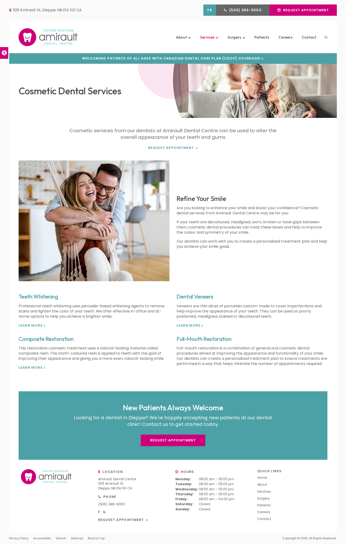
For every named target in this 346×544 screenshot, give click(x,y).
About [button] (181, 37)
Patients (261, 37)
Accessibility (42, 538)
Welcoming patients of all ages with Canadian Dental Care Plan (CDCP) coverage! (171, 58)
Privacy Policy (18, 538)
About (262, 484)
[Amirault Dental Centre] (68, 37)
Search (61, 538)
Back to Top (96, 538)
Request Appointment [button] (305, 10)
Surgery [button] (234, 37)
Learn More (30, 325)
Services (264, 491)
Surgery (263, 498)
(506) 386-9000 (111, 504)
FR (209, 10)
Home (262, 477)
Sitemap (77, 538)
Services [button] (207, 37)
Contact (309, 37)
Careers (285, 37)
